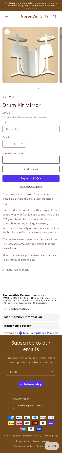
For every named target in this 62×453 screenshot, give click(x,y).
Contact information (23, 446)
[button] (6, 16)
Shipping (21, 117)
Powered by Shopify (31, 435)
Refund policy (51, 435)
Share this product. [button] (17, 269)
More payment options (31, 186)
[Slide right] (38, 88)
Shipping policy (44, 446)
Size (4, 122)
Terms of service (41, 441)
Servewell (16, 435)
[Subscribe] (51, 372)
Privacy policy (23, 441)
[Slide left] (23, 88)
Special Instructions (12, 153)
